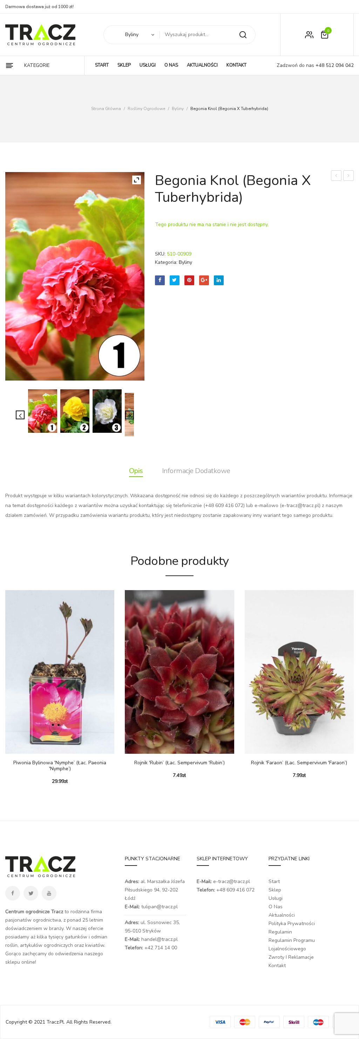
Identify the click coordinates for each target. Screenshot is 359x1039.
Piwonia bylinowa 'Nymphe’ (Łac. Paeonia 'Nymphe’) (59, 766)
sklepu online (20, 962)
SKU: (160, 254)
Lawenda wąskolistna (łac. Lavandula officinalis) (336, 176)
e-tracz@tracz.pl (231, 881)
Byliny (178, 108)
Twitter (30, 893)
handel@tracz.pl (159, 939)
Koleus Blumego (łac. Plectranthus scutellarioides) (349, 176)
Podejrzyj (31, 746)
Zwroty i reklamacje (291, 957)
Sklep (275, 890)
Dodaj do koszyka (14, 746)
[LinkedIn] (219, 280)
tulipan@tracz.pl (159, 906)
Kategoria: (166, 262)
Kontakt (277, 965)
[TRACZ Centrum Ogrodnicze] (40, 34)
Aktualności (282, 915)
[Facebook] (160, 280)
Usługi (276, 898)
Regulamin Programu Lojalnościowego (292, 944)
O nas (276, 906)
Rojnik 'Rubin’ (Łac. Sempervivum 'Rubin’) (179, 763)
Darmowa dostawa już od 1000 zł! (39, 6)
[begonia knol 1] (42, 411)
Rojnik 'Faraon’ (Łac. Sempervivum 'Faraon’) (299, 763)
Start (274, 881)
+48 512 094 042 (334, 65)
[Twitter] (175, 280)
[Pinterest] (189, 280)
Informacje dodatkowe (196, 471)
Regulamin (280, 932)
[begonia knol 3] (107, 411)
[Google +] (204, 280)
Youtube (49, 893)
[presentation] (6, 682)
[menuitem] (102, 65)
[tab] (136, 471)
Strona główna (106, 108)
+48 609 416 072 (235, 890)
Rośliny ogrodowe (146, 108)
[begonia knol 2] (74, 411)
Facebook (12, 893)
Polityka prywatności (292, 923)
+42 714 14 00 (160, 947)
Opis (136, 471)
